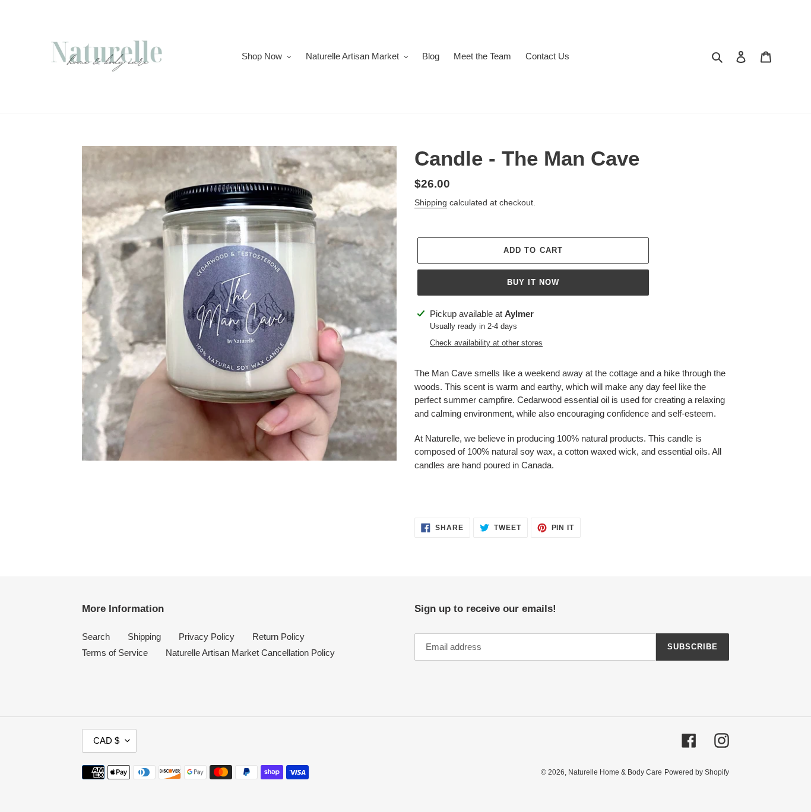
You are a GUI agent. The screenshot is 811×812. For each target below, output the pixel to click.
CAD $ (106, 740)
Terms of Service (115, 653)
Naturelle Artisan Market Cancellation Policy (250, 653)
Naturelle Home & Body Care (615, 772)
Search (96, 637)
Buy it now (533, 282)
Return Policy (278, 637)
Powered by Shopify (696, 772)
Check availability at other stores (486, 342)
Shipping (430, 202)
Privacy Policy (207, 637)
